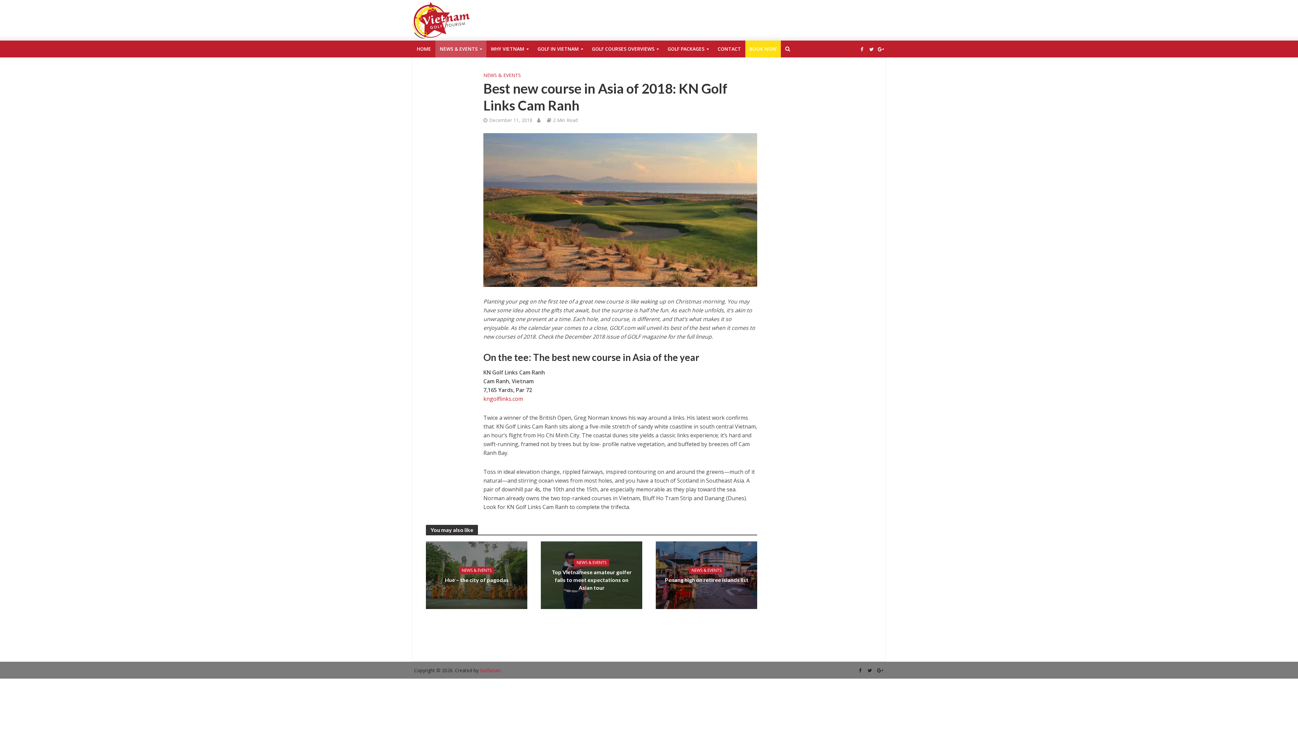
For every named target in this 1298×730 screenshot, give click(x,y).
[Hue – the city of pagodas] (476, 574)
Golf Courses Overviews (623, 49)
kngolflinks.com (503, 399)
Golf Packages (686, 49)
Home (424, 49)
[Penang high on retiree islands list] (706, 574)
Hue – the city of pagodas (477, 580)
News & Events (459, 49)
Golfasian (490, 670)
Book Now (763, 49)
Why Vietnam (507, 49)
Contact (729, 49)
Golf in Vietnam (558, 49)
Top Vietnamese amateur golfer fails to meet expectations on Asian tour (592, 580)
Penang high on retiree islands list (706, 580)
